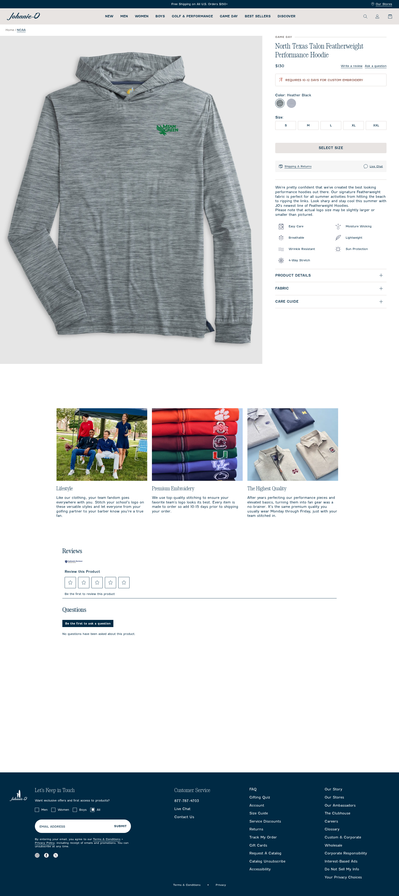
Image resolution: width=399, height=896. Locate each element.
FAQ (253, 789)
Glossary (332, 829)
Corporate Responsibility (346, 853)
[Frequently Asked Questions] (199, 4)
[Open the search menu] (365, 16)
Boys (160, 16)
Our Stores (384, 4)
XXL (376, 125)
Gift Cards (258, 845)
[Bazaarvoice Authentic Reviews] (74, 561)
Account (256, 805)
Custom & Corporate (343, 837)
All (98, 809)
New (109, 16)
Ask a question (376, 66)
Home (10, 30)
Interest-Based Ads (341, 861)
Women (141, 16)
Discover (287, 16)
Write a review (352, 66)
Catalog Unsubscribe (267, 861)
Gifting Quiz (259, 797)
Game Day (229, 16)
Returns (256, 829)
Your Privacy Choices (343, 877)
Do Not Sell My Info (342, 869)
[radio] (279, 103)
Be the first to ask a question (88, 623)
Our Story (333, 789)
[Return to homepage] (23, 16)
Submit (120, 826)
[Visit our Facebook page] (46, 855)
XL (354, 125)
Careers (331, 821)
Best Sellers (258, 16)
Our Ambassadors (340, 805)
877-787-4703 (186, 801)
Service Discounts (265, 821)
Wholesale (333, 845)
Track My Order (263, 837)
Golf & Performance (192, 16)
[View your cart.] (387, 16)
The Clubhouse (337, 813)
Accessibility (260, 869)
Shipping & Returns (297, 166)
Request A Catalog (265, 853)
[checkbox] (37, 810)
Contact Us (184, 817)
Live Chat (376, 166)
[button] (70, 582)
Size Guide (258, 813)
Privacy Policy (44, 842)
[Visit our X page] (55, 855)
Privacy (221, 885)
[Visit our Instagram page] (37, 855)
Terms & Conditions (106, 839)
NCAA (21, 30)
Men (124, 16)
